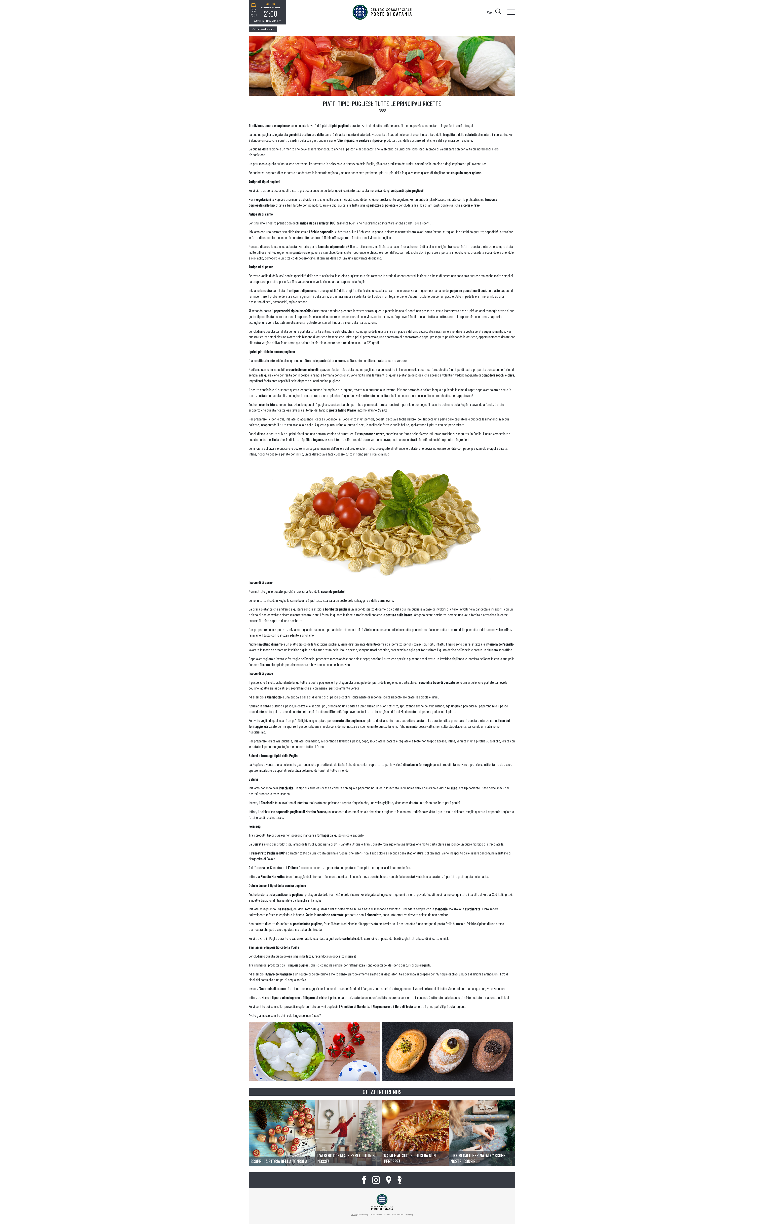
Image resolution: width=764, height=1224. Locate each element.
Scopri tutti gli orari (267, 20)
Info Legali (354, 1214)
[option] (270, 10)
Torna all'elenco (263, 29)
